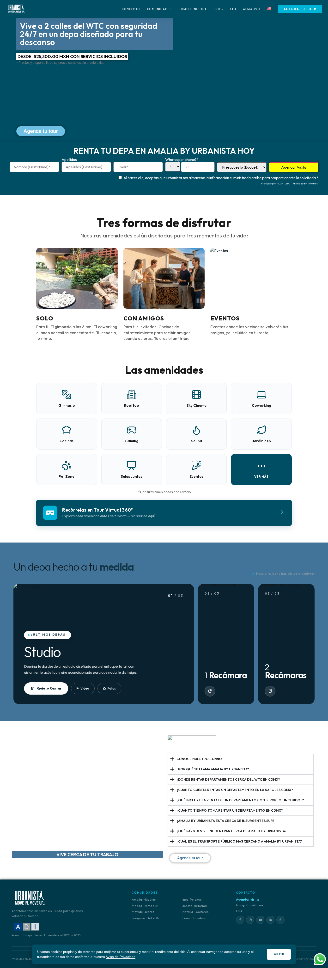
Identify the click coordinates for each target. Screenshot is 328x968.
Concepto (131, 9)
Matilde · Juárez (143, 912)
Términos (312, 183)
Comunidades (159, 9)
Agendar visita (247, 899)
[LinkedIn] (270, 920)
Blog (218, 9)
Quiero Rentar (49, 688)
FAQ (233, 9)
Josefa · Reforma (194, 906)
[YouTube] (260, 920)
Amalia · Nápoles (144, 899)
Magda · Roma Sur (145, 906)
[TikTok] (280, 920)
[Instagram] (250, 920)
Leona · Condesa (194, 918)
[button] (261, 469)
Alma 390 (251, 9)
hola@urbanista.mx (249, 905)
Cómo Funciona (192, 9)
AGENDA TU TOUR (300, 9)
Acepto (279, 954)
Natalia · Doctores (195, 912)
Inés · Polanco (192, 899)
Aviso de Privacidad (120, 957)
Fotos (112, 688)
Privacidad (299, 183)
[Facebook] (240, 920)
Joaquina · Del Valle (146, 918)
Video (84, 688)
